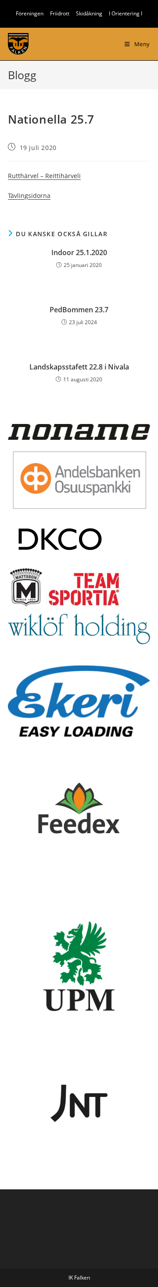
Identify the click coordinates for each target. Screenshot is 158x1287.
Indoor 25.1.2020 (79, 252)
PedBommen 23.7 (79, 309)
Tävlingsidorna (29, 195)
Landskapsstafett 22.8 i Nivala (79, 367)
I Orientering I (125, 13)
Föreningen (29, 13)
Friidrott (59, 13)
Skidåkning (89, 13)
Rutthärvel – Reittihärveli (44, 176)
